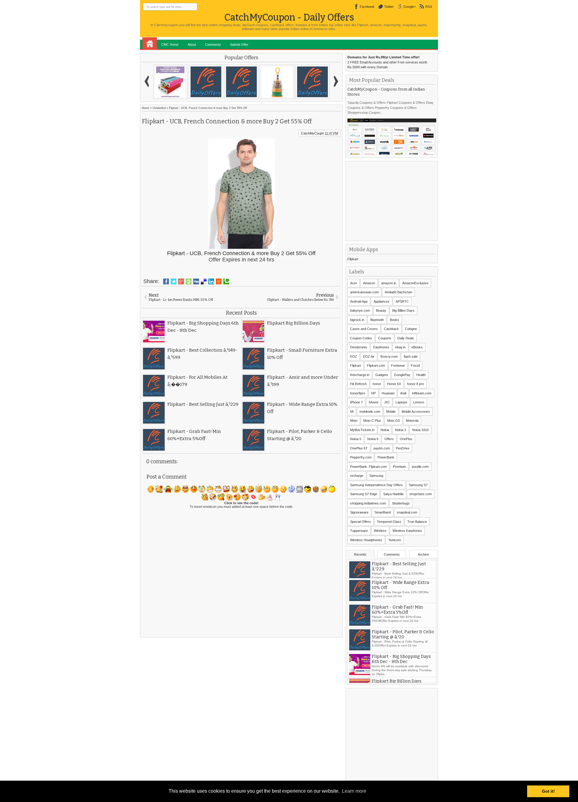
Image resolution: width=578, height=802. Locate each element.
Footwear (398, 365)
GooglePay (402, 375)
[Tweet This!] (173, 282)
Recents (360, 554)
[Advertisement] (392, 200)
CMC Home (170, 44)
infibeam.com (421, 393)
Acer (353, 283)
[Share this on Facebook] (166, 282)
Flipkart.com (376, 365)
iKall (403, 393)
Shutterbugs (401, 503)
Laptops (401, 402)
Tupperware (359, 530)
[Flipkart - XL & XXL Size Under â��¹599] (241, 82)
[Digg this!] (196, 282)
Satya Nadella (393, 494)
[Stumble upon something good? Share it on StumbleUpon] (188, 282)
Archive (423, 554)
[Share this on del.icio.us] (204, 282)
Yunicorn (394, 540)
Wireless (380, 530)
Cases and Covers (364, 329)
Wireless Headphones (366, 540)
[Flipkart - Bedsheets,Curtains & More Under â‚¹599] (206, 82)
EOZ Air (368, 356)
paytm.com (382, 448)
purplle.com (420, 466)
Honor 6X (394, 384)
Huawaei (388, 393)
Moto (353, 420)
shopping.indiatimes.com (368, 503)
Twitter (389, 6)
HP (373, 393)
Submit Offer (239, 44)
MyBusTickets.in (362, 430)
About (192, 44)
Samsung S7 (418, 485)
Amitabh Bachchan (398, 292)
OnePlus (406, 439)
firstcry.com (389, 356)
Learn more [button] (354, 791)
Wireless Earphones (407, 530)
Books (394, 320)
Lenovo (418, 402)
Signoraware (359, 512)
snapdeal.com (407, 512)
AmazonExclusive (415, 283)
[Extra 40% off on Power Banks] (170, 82)
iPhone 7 (356, 402)
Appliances (382, 301)
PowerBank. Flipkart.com (368, 466)
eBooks (417, 347)
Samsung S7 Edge (363, 494)
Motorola (412, 420)
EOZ (353, 356)
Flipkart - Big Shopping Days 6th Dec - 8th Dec (401, 665)
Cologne (411, 329)
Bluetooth (377, 320)
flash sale (411, 356)
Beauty (381, 310)
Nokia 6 (372, 439)
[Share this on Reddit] (219, 282)
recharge (356, 475)
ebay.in (400, 347)
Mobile (391, 411)
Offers (389, 439)
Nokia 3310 (420, 430)
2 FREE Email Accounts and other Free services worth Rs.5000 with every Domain (387, 62)
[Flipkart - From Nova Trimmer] (312, 82)
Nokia (385, 430)
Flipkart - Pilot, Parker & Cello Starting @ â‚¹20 (403, 641)
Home (149, 43)
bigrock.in (357, 320)
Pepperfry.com (360, 457)
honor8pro (357, 393)
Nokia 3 (400, 430)
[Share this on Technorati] (226, 282)
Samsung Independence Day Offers (376, 485)
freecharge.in (359, 375)
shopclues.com (420, 494)
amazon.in (388, 283)
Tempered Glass (389, 521)
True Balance (417, 521)
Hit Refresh (358, 384)
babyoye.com (360, 310)
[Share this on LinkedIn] (211, 282)
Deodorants (358, 347)
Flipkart (352, 259)
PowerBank (386, 457)
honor (377, 384)
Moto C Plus (372, 420)
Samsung (376, 475)
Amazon (369, 283)
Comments (213, 44)
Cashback (391, 329)
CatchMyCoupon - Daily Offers (289, 17)
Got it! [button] (548, 791)
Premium (399, 466)
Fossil (415, 365)
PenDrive (402, 448)
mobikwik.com (369, 411)
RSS (428, 6)
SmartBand (382, 512)
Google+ (409, 6)
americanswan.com (364, 292)
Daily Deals (405, 338)
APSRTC (402, 301)
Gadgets (381, 375)
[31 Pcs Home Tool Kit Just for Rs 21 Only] (277, 82)
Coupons (384, 338)
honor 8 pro (415, 384)
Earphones (381, 347)
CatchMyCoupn (312, 133)
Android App (359, 301)
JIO (387, 402)
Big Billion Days (403, 310)
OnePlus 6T (359, 448)
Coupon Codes (361, 338)
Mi (351, 411)
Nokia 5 (355, 439)
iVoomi (373, 402)
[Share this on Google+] (181, 282)
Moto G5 (393, 420)
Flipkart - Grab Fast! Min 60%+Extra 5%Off (397, 616)
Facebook (367, 6)
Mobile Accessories (416, 411)
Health (421, 375)
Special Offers (360, 521)
